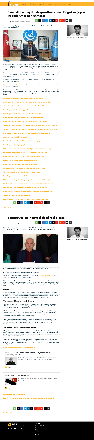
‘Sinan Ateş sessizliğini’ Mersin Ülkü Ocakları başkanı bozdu (21, 172)
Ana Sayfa (5, 207)
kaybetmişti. (11, 69)
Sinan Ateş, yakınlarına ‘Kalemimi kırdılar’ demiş (18, 176)
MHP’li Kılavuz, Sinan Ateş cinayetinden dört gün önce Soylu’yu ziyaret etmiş (27, 149)
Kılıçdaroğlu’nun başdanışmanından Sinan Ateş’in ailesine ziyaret (23, 118)
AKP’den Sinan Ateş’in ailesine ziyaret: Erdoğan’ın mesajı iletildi (23, 98)
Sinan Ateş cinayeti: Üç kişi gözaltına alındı (16, 195)
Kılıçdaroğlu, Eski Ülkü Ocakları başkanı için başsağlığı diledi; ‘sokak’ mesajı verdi (28, 191)
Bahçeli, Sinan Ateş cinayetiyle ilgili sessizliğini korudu (20, 160)
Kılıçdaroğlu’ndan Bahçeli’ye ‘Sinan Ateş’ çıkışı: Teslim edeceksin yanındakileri (27, 102)
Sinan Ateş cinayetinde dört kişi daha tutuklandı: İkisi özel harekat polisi (25, 114)
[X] (39, 20)
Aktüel (9, 207)
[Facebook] (84, 1)
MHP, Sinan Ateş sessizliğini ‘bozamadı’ (15, 137)
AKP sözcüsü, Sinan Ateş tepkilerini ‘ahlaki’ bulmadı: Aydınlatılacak (24, 168)
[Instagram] (77, 1)
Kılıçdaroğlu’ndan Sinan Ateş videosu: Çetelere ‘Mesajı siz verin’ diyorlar (25, 121)
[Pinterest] (56, 20)
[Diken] (13, 4)
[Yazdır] (70, 20)
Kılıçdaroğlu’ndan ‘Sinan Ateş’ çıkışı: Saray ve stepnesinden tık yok (23, 156)
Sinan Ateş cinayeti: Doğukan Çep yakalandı (16, 110)
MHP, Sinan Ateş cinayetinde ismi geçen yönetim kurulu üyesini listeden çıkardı (27, 180)
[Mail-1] (85, 1)
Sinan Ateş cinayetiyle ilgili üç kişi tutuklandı (17, 145)
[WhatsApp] (36, 20)
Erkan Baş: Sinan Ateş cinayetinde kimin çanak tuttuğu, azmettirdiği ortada (26, 133)
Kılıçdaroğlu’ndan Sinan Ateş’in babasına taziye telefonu (20, 164)
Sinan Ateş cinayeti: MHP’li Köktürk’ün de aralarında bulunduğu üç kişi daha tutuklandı (30, 125)
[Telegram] (46, 20)
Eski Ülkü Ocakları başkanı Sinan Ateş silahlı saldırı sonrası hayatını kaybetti (26, 199)
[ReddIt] (60, 20)
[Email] (67, 20)
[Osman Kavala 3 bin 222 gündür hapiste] (77, 30)
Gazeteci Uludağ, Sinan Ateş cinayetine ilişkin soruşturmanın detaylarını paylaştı (28, 184)
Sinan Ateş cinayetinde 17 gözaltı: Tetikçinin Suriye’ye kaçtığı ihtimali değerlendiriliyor (30, 129)
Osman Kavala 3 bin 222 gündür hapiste (77, 38)
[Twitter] (80, 1)
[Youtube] (82, 1)
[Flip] (63, 20)
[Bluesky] (79, 1)
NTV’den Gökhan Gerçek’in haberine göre (14, 84)
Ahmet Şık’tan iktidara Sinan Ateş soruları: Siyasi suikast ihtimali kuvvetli (25, 106)
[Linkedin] (50, 20)
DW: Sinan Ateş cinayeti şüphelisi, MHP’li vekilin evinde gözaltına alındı (25, 153)
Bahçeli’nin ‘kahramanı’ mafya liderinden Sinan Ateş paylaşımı (22, 141)
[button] (84, 4)
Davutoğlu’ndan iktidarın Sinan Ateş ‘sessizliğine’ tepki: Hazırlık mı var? (25, 188)
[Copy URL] (53, 20)
